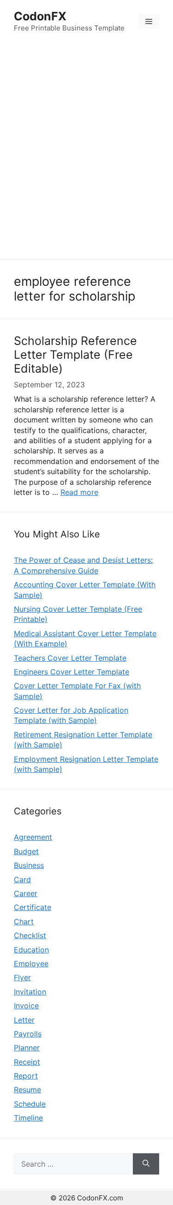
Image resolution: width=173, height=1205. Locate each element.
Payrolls (28, 1033)
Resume (27, 1089)
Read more (79, 492)
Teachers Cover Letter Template (70, 658)
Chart (24, 921)
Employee (31, 963)
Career (25, 893)
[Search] (146, 1164)
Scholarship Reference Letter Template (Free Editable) (75, 354)
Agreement (33, 837)
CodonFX (40, 16)
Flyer (22, 977)
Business (29, 865)
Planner (27, 1047)
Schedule (30, 1104)
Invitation (30, 991)
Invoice (26, 1005)
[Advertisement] (86, 151)
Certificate (32, 907)
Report (26, 1075)
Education (31, 949)
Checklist (30, 935)
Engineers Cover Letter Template (71, 671)
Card (22, 879)
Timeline (28, 1117)
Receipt (27, 1061)
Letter (24, 1019)
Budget (26, 851)
